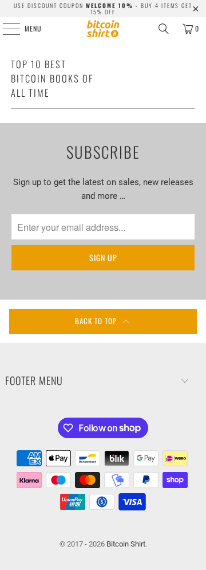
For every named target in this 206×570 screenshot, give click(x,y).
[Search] (164, 28)
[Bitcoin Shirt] (103, 28)
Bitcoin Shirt (125, 544)
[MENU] (5, 28)
